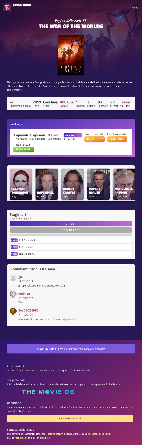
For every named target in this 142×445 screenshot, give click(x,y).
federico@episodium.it (53, 434)
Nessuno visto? (71, 230)
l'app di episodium (24, 438)
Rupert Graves (95, 190)
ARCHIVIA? (117, 139)
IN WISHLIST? (94, 139)
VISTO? (14, 240)
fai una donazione (70, 418)
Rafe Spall (45, 192)
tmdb (71, 384)
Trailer (125, 102)
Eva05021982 (28, 310)
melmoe (24, 293)
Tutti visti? (71, 224)
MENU (135, 7)
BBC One (67, 102)
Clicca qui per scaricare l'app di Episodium (71, 349)
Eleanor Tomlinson (19, 190)
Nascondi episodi (21, 218)
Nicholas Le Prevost (124, 190)
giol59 (22, 276)
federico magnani (26, 370)
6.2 (112, 102)
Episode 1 (27, 240)
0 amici (54, 135)
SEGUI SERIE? (23, 149)
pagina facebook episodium (97, 434)
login (19, 124)
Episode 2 (27, 247)
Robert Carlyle (69, 190)
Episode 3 (27, 254)
